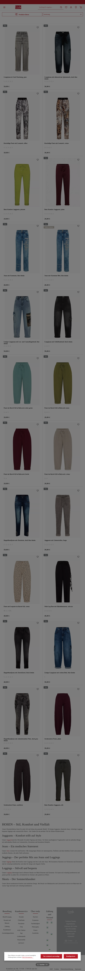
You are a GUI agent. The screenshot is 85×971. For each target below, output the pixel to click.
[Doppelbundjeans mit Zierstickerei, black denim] (22, 645)
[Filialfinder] (76, 7)
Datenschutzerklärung (67, 969)
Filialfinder (21, 920)
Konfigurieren (70, 956)
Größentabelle (21, 936)
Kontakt (21, 917)
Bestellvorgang (7, 917)
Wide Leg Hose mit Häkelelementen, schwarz (58, 606)
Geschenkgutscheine (8, 933)
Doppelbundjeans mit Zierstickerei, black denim (19, 672)
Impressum (78, 969)
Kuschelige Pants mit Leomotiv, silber (15, 143)
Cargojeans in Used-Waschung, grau (15, 77)
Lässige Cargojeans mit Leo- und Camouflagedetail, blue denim (21, 342)
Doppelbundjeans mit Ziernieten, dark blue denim (19, 540)
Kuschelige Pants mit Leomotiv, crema (56, 143)
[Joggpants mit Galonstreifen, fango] (62, 513)
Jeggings (9, 862)
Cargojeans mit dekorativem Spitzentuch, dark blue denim (60, 78)
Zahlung (7, 926)
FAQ (21, 927)
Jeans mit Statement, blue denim (14, 275)
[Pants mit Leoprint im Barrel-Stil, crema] (22, 579)
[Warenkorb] (80, 7)
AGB (51, 969)
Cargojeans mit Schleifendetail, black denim (58, 342)
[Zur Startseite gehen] (18, 7)
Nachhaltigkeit (35, 923)
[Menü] (4, 7)
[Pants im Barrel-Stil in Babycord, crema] (62, 447)
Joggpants (9, 840)
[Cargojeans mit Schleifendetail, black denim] (62, 314)
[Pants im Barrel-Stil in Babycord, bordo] (22, 447)
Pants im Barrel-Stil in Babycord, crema (57, 474)
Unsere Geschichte (35, 931)
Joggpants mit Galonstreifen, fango (55, 540)
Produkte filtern (23, 14)
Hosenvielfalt (21, 940)
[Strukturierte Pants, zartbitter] (22, 778)
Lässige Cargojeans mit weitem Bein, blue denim (59, 672)
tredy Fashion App (21, 931)
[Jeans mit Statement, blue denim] (22, 248)
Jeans (8, 851)
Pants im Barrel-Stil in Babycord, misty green (18, 408)
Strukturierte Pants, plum (52, 739)
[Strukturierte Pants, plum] (62, 711)
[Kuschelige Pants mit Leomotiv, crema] (62, 116)
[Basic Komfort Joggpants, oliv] (62, 778)
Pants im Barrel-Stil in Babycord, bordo (16, 474)
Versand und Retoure (7, 921)
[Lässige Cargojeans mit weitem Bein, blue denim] (62, 645)
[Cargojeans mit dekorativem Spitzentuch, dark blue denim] (62, 50)
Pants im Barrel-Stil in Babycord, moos (56, 408)
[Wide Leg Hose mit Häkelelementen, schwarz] (62, 579)
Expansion (35, 920)
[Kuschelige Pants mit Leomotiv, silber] (22, 116)
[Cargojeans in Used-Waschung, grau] (22, 50)
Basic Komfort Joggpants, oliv (53, 805)
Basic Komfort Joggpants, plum (54, 209)
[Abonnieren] (76, 941)
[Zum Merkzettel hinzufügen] (38, 27)
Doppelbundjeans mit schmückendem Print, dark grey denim (21, 740)
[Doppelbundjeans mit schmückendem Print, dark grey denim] (22, 711)
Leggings (9, 872)
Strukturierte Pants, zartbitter (13, 805)
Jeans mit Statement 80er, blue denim (56, 275)
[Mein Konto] (71, 7)
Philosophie (35, 927)
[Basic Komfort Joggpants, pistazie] (22, 182)
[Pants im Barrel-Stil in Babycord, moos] (62, 380)
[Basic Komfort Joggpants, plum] (62, 182)
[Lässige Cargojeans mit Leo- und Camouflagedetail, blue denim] (22, 314)
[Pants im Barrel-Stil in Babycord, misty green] (22, 380)
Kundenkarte (7, 930)
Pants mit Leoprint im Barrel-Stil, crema (17, 606)
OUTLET (21, 943)
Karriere (35, 917)
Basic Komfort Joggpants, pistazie (14, 209)
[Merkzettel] (66, 7)
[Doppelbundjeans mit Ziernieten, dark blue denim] (22, 513)
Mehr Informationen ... (27, 957)
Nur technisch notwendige (51, 956)
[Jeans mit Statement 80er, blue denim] (62, 248)
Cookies (56, 969)
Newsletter (21, 923)
